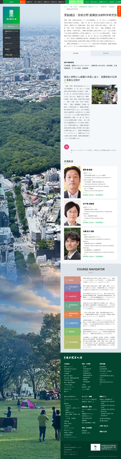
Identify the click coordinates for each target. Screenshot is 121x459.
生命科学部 (86, 371)
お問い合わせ (94, 2)
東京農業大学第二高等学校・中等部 (108, 406)
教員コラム (103, 380)
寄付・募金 (80, 2)
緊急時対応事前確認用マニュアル (72, 447)
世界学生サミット (87, 416)
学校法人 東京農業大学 (106, 399)
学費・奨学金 (67, 423)
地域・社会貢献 (87, 428)
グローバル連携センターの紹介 (89, 410)
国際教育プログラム (87, 413)
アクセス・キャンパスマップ (71, 400)
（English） (91, 195)
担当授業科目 (99, 195)
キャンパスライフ (69, 396)
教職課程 (85, 379)
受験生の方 (22, 2)
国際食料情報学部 (87, 375)
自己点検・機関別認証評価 (71, 378)
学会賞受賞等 (103, 369)
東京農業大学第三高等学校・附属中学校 (108, 410)
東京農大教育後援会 (105, 418)
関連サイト (103, 396)
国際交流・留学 (87, 407)
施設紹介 (66, 403)
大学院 (84, 384)
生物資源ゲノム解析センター (72, 408)
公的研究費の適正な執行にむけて (107, 376)
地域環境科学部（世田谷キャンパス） (89, 6)
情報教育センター (69, 412)
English (11, 2)
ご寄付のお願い (68, 384)
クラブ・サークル (69, 428)
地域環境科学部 (87, 373)
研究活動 (102, 364)
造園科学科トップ (12, 26)
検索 (67, 2)
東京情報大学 (104, 415)
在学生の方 (54, 2)
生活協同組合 (67, 435)
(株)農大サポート (103, 2)
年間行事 (66, 421)
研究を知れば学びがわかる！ (106, 383)
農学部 (84, 366)
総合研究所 (103, 366)
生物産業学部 (86, 377)
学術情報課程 (86, 382)
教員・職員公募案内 (69, 382)
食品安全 (111, 2)
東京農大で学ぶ (86, 433)
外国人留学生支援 (87, 418)
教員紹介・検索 (86, 387)
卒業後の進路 (8, 55)
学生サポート (67, 430)
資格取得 (7, 49)
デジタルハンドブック (70, 437)
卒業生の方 (47, 2)
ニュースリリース (69, 387)
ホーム (65, 6)
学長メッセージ (68, 366)
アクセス (86, 2)
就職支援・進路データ (88, 401)
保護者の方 (29, 2)
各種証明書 (72, 2)
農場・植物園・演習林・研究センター (72, 415)
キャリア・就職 (87, 396)
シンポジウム (103, 373)
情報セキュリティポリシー (71, 452)
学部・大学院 (73, 6)
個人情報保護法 (68, 449)
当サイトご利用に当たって (71, 454)
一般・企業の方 (38, 2)
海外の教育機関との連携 (88, 422)
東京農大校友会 (104, 421)
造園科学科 (104, 6)
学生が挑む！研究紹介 (106, 371)
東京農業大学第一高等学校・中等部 (108, 402)
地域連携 (84, 430)
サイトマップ (67, 445)
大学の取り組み (68, 380)
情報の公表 (103, 431)
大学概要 (66, 373)
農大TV (66, 391)
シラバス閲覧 (85, 389)
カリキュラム (8, 43)
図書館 (67, 410)
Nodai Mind (67, 371)
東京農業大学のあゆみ (70, 369)
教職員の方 (61, 2)
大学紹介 (67, 364)
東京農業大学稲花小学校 (107, 413)
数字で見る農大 (68, 375)
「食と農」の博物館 (70, 418)
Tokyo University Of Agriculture (100, 456)
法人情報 (118, 2)
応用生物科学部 (87, 369)
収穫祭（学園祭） (69, 432)
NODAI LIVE (67, 389)
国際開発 (84, 420)
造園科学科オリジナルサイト (11, 32)
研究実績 (85, 195)
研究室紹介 (8, 38)
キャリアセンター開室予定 (89, 399)
